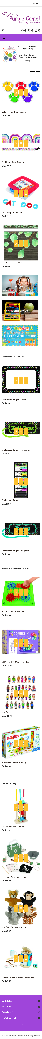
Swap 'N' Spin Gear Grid (13, 612)
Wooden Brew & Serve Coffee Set (18, 978)
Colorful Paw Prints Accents (15, 112)
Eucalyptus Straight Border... (15, 263)
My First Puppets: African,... (14, 927)
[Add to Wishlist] (21, 92)
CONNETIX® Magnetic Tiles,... (16, 662)
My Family (6, 712)
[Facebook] (19, 1025)
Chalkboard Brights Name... (14, 400)
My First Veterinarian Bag (14, 877)
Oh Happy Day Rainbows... (14, 162)
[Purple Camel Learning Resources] (21, 18)
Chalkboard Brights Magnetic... (16, 450)
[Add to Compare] (16, 92)
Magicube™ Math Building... (14, 763)
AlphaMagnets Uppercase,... (15, 213)
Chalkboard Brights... (11, 500)
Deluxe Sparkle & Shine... (13, 827)
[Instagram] (22, 1025)
